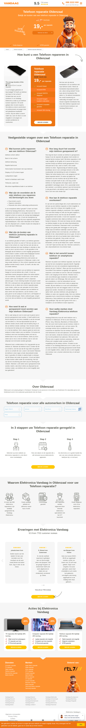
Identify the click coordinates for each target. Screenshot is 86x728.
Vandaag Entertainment (31, 701)
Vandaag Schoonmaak (52, 699)
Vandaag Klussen (10, 699)
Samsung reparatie (30, 688)
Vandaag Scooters (51, 701)
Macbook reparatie (30, 682)
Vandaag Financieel (51, 704)
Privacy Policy (12, 716)
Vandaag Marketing (71, 699)
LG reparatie (28, 678)
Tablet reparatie (9, 669)
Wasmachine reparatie (11, 673)
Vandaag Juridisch (30, 704)
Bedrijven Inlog (12, 720)
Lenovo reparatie (30, 680)
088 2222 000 (72, 2)
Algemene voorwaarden (12, 714)
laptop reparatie (9, 675)
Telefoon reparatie (10, 671)
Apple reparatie (29, 667)
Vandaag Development (72, 697)
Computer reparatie (10, 665)
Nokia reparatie (29, 684)
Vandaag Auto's (9, 697)
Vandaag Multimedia (51, 697)
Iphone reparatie (29, 677)
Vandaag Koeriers (10, 701)
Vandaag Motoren (30, 697)
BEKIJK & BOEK (43, 122)
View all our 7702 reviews (43, 590)
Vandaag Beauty (9, 702)
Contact (12, 718)
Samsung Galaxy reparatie (32, 686)
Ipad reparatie (29, 675)
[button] (5, 149)
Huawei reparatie (30, 673)
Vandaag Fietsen (30, 702)
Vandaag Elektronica (51, 702)
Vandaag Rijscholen (30, 699)
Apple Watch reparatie (31, 665)
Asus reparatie (29, 669)
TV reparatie (8, 667)
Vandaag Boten (9, 704)
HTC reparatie (29, 671)
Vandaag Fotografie (71, 701)
